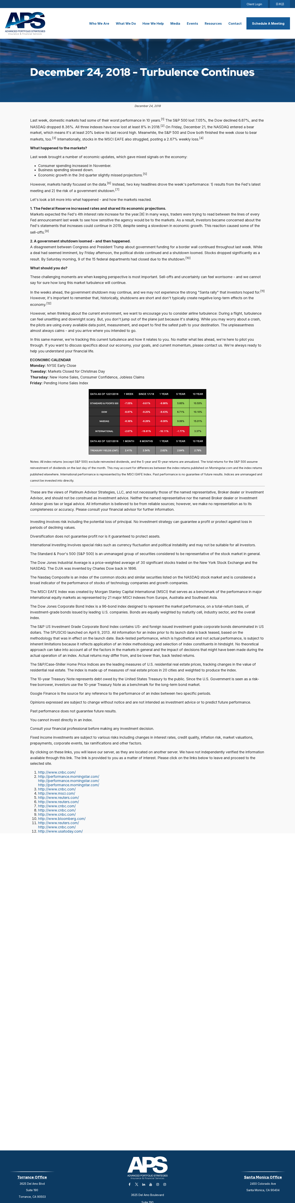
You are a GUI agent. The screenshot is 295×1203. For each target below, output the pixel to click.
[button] (99, 23)
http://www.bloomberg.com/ (61, 819)
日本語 (280, 4)
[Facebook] (129, 1184)
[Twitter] (136, 1184)
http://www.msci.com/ (56, 793)
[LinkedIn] (143, 1184)
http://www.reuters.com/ (58, 797)
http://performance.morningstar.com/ (68, 776)
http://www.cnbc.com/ (57, 772)
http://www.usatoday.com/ (60, 831)
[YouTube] (150, 1184)
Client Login (254, 4)
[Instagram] (157, 1184)
